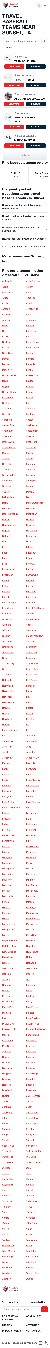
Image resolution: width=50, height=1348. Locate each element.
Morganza (7, 929)
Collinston (7, 464)
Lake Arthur (8, 802)
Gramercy (31, 647)
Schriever (7, 1107)
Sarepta (30, 1101)
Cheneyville (8, 442)
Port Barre (31, 1040)
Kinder (5, 780)
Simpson (6, 1129)
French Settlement (35, 608)
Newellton (7, 957)
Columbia (31, 464)
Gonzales (31, 641)
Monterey (7, 913)
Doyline (6, 530)
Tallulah (30, 1195)
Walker (29, 1234)
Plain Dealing (33, 1018)
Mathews (7, 879)
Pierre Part (8, 1007)
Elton (5, 558)
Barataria (31, 331)
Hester (29, 708)
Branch (30, 386)
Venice (5, 1218)
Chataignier (32, 431)
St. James (31, 1157)
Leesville (7, 818)
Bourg (5, 381)
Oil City (6, 979)
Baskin (29, 336)
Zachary (6, 1278)
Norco (5, 963)
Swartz (6, 1195)
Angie (5, 303)
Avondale (31, 320)
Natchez (30, 940)
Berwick (6, 364)
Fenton (5, 580)
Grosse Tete (32, 669)
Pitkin (5, 1018)
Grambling (7, 647)
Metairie (30, 896)
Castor (29, 419)
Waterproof (8, 1245)
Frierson (6, 613)
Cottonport (31, 475)
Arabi (29, 303)
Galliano (30, 613)
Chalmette (31, 425)
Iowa (4, 735)
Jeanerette (31, 741)
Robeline (30, 1079)
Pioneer (30, 1012)
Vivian (5, 1234)
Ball (4, 331)
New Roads (32, 951)
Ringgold (6, 1073)
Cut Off (6, 491)
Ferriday (30, 580)
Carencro (7, 419)
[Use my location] (44, 41)
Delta (5, 503)
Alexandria (7, 292)
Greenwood (32, 663)
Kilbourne (7, 774)
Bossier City (32, 375)
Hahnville (7, 680)
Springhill (7, 1151)
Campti (6, 414)
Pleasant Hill (9, 1029)
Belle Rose (7, 353)
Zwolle (29, 1278)
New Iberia (32, 946)
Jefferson (7, 746)
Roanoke (6, 1079)
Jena (28, 746)
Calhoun (6, 408)
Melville (6, 885)
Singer (5, 1134)
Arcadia (6, 309)
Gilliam (5, 630)
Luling (29, 841)
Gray (4, 658)
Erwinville (31, 564)
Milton (5, 902)
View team (14, 66)
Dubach (6, 536)
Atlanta (6, 320)
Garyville (7, 619)
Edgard (29, 547)
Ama (28, 292)
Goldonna (7, 641)
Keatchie (30, 763)
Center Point (8, 425)
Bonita (29, 370)
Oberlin (30, 974)
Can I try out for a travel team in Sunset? (23, 246)
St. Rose (6, 1168)
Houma (6, 724)
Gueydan (6, 674)
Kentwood (31, 769)
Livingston (31, 824)
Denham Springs (34, 503)
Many (29, 863)
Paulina (30, 996)
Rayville (30, 1057)
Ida (27, 724)
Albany (29, 286)
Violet (29, 1229)
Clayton (30, 453)
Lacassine (7, 791)
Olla (28, 979)
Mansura (6, 863)
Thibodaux (31, 1201)
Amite (5, 298)
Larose (29, 807)
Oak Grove (7, 968)
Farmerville (32, 575)
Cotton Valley (9, 475)
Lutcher (6, 846)
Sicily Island (32, 1118)
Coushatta (7, 480)
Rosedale (31, 1084)
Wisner (29, 1267)
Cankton (30, 414)
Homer (29, 713)
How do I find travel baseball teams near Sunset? (23, 218)
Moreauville (8, 924)
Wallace (6, 1240)
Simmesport (32, 1123)
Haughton (7, 697)
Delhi (29, 497)
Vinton (5, 1229)
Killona (29, 774)
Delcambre (8, 497)
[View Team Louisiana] (25, 61)
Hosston (30, 719)
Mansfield (31, 857)
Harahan (30, 685)
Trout (29, 1206)
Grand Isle (31, 652)
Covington (31, 480)
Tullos (5, 1212)
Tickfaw (6, 1206)
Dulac (5, 541)
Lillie (28, 818)
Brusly (29, 397)
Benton (6, 358)
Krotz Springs (33, 780)
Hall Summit (32, 680)
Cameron (31, 408)
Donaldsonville (10, 525)
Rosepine (31, 1090)
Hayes (29, 697)
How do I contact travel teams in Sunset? (24, 238)
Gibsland (6, 624)
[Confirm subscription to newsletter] (44, 1309)
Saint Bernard (33, 1096)
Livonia (6, 830)
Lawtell (6, 813)
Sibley (5, 1118)
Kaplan (6, 763)
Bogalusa (7, 370)
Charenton (7, 431)
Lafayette (7, 796)
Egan (4, 552)
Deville (6, 519)
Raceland (31, 1051)
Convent (6, 469)
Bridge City (32, 392)
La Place (6, 785)
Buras (29, 403)
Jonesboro (31, 752)
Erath (29, 558)
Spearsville (8, 1145)
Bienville (30, 364)
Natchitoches (9, 946)
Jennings (6, 752)
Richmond (7, 1068)
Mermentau (32, 891)
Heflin (29, 702)
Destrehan (31, 514)
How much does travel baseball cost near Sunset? (21, 229)
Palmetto (31, 985)
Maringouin (8, 868)
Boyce (5, 386)
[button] (25, 61)
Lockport (31, 830)
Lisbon (5, 824)
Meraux (6, 891)
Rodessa (6, 1084)
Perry (29, 1001)
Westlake (31, 1251)
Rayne (5, 1057)
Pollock (6, 1035)
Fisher (5, 586)
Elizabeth (31, 552)
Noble (29, 957)
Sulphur (30, 1184)
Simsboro (31, 1129)
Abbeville (7, 281)
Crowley (6, 486)
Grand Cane (8, 652)
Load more (25, 155)
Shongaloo (7, 1112)
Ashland (6, 314)
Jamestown (8, 741)
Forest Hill (31, 597)
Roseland (7, 1090)
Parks (29, 990)
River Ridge (32, 1073)
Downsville (32, 525)
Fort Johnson (9, 602)
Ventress (30, 1218)
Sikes (5, 1123)
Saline (5, 1101)
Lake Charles (33, 802)
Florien (29, 586)
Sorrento (30, 1140)
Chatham (6, 436)
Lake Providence (11, 807)
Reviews (35, 66)
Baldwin (30, 325)
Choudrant (31, 442)
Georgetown (32, 619)
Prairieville (32, 1046)
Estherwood (8, 569)
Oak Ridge (31, 968)
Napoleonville (9, 940)
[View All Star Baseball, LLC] (25, 98)
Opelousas (7, 985)
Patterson (7, 996)
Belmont (30, 353)
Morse (5, 935)
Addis (5, 286)
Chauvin (30, 436)
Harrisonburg (9, 691)
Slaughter (31, 1134)
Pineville (6, 1012)
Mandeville (32, 852)
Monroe (6, 907)
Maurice (30, 879)
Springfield (32, 1145)
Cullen (29, 486)
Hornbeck (7, 719)
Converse (31, 469)
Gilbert (29, 624)
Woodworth (8, 1273)
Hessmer (7, 708)
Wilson (5, 1262)
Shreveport (32, 1112)
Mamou (6, 852)
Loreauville (8, 841)
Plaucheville (32, 1024)
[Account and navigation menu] (41, 5)
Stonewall (31, 1179)
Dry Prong (31, 530)
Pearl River (8, 1001)
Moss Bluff (31, 935)
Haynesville (8, 702)
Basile (5, 336)
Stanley (30, 1168)
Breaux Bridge (9, 392)
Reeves (6, 1062)
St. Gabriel (7, 1157)
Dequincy (7, 508)
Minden (30, 902)
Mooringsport (33, 918)
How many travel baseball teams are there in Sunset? (21, 207)
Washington (32, 1240)
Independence (9, 730)
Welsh (29, 1245)
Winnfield (31, 1262)
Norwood (31, 963)
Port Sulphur (9, 1046)
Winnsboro (7, 1267)
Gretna (5, 669)
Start (28, 1173)
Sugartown (7, 1184)
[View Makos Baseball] (25, 140)
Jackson (30, 735)
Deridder (30, 508)
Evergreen (7, 575)
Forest (5, 597)
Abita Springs (33, 281)
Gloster (6, 636)
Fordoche (31, 591)
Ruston (5, 1096)
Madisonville (32, 846)
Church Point (9, 447)
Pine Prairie (32, 1007)
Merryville (7, 896)
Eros (4, 564)
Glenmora (31, 630)
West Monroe (9, 1251)
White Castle (32, 1256)
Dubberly (31, 536)
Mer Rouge (32, 885)
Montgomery (32, 913)
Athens (29, 314)
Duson (29, 541)
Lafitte (29, 796)
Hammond (7, 685)
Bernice (30, 358)
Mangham (7, 857)
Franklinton (8, 608)
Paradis (6, 990)
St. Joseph (7, 1162)
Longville (31, 835)
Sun (4, 1190)
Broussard (7, 397)
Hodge (5, 713)
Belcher (6, 347)
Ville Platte (32, 1223)
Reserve (30, 1062)
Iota (28, 730)
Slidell (5, 1140)
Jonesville (7, 758)
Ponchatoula (32, 1035)
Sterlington (8, 1179)
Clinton (6, 458)
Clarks (5, 453)
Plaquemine (8, 1024)
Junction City (33, 758)
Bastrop (6, 342)
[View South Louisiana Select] (25, 119)
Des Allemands (10, 514)
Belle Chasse (33, 347)
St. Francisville (33, 1151)
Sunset (29, 1190)
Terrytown (7, 1201)
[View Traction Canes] (25, 80)
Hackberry (32, 674)
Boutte (29, 381)
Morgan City (32, 924)
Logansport (8, 835)
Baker (5, 325)
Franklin (30, 602)
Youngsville (32, 1273)
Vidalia (5, 1223)
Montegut (31, 907)
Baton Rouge (32, 342)
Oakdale (6, 974)
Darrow (30, 491)
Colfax (29, 458)
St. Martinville (33, 1162)
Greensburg (8, 663)
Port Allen (7, 1040)
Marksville (7, 874)
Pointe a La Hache (35, 1029)
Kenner (6, 769)
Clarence (31, 447)
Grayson (30, 658)
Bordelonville (9, 375)
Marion (29, 868)
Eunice (29, 569)
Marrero (30, 874)
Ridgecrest (31, 1068)
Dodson (30, 519)
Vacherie (30, 1212)
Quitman (6, 1051)
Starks (5, 1173)
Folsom (6, 591)
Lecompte (31, 813)
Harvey (30, 691)
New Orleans (9, 951)
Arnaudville (32, 309)
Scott (29, 1107)
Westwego (7, 1256)
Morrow (30, 929)
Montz (5, 918)
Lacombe (31, 791)
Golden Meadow (34, 636)
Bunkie (5, 403)
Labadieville (32, 785)
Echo (4, 547)
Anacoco (30, 298)
